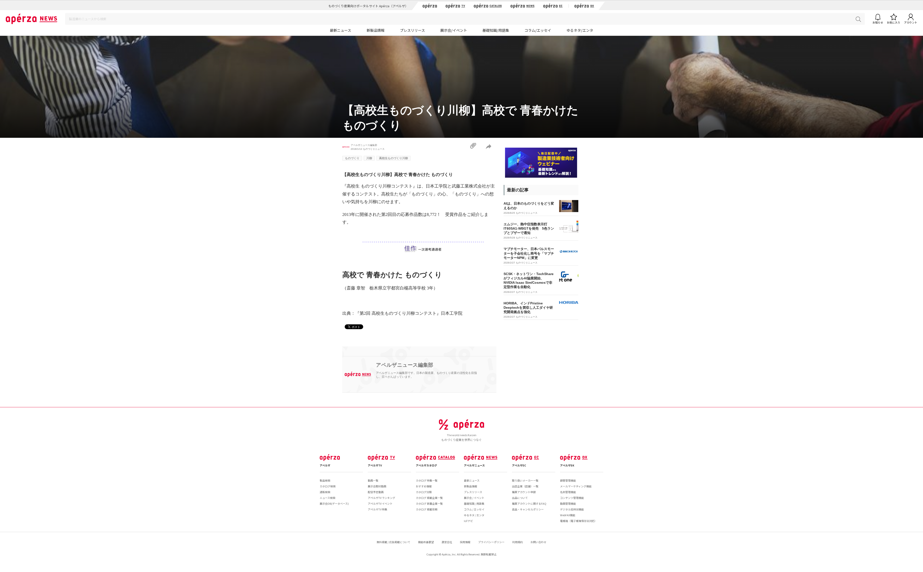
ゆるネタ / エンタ (474, 515)
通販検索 (325, 492)
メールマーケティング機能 (576, 486)
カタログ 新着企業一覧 (429, 503)
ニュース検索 (327, 498)
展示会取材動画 (377, 486)
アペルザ (325, 465)
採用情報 (465, 542)
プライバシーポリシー (491, 542)
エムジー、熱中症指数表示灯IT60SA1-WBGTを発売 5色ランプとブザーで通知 (529, 228)
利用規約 (517, 542)
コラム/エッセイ (537, 30)
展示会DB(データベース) (334, 503)
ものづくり (352, 158)
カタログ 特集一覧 (426, 480)
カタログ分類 (424, 492)
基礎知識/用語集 (495, 30)
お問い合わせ (538, 542)
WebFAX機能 (567, 515)
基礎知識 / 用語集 (474, 503)
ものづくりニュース (374, 149)
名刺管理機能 (568, 492)
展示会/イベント (453, 30)
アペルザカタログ (426, 465)
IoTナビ (468, 521)
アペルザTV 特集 (377, 509)
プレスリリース (412, 30)
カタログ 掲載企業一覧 (429, 498)
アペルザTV (375, 465)
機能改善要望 (426, 542)
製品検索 (325, 480)
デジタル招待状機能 (572, 509)
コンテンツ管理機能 (572, 498)
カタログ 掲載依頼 (426, 509)
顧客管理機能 (568, 480)
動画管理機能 (568, 503)
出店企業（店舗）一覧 (525, 486)
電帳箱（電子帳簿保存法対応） (578, 521)
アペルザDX (567, 465)
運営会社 (447, 542)
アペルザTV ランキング (381, 498)
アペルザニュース (474, 465)
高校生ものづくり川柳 (393, 158)
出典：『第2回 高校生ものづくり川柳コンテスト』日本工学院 (402, 313)
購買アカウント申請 (524, 492)
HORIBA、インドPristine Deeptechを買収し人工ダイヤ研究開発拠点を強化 (528, 307)
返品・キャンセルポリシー (528, 509)
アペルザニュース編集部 (364, 145)
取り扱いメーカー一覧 (525, 480)
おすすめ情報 (424, 486)
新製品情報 (376, 30)
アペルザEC (519, 465)
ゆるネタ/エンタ (580, 30)
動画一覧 (373, 480)
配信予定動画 (376, 492)
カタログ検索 (328, 486)
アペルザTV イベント (380, 503)
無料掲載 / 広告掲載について (393, 542)
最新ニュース (340, 30)
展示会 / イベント (474, 498)
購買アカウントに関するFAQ (529, 503)
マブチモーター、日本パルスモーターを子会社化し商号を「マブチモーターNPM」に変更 (529, 253)
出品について (520, 498)
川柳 (369, 158)
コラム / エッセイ (474, 509)
